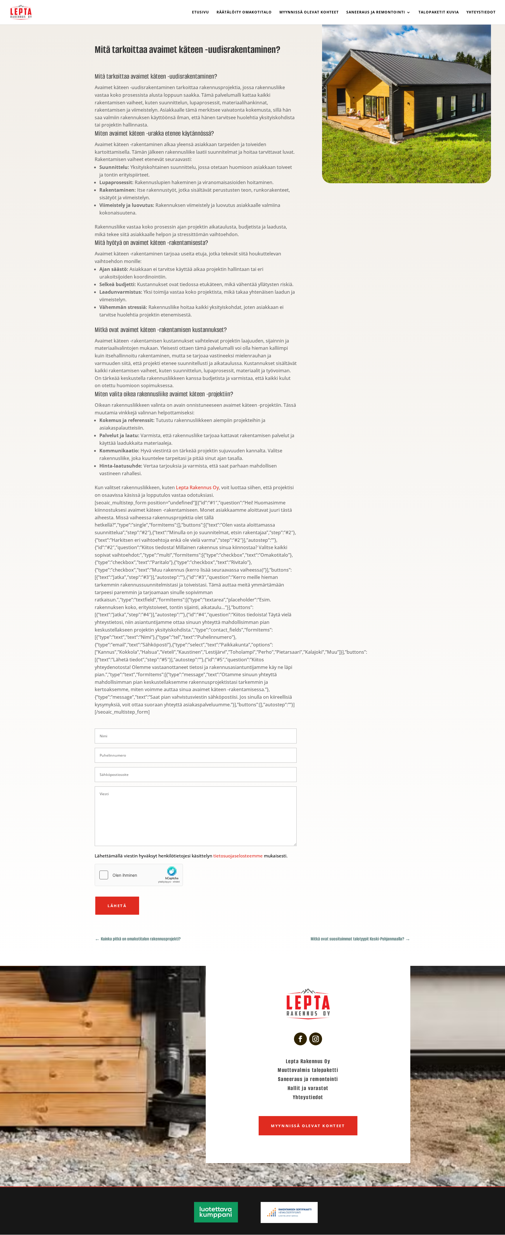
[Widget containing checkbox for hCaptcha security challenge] (139, 875)
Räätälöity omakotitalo (244, 12)
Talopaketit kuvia (438, 12)
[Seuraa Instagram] (315, 1038)
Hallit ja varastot (308, 1088)
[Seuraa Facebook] (300, 1038)
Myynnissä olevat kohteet (309, 12)
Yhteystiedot (481, 12)
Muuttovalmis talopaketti (308, 1070)
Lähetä (117, 905)
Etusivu (200, 12)
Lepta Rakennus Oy (197, 487)
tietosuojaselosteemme (238, 856)
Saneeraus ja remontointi (375, 12)
